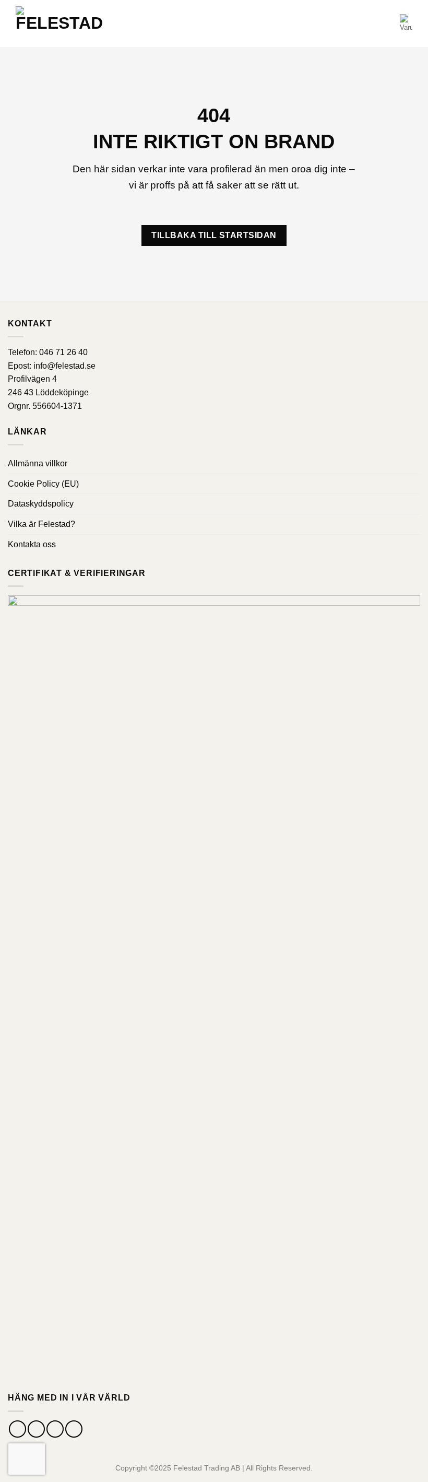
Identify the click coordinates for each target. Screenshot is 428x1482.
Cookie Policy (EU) (43, 483)
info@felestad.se (64, 365)
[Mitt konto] (387, 23)
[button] (368, 23)
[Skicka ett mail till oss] (55, 1429)
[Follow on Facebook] (17, 1429)
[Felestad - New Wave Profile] (59, 23)
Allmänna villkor (37, 463)
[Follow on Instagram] (36, 1429)
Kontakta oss (32, 544)
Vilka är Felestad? (41, 524)
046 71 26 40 (63, 352)
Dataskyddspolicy (41, 503)
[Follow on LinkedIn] (73, 1429)
